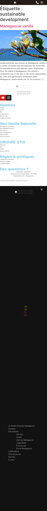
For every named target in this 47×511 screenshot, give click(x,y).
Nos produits (13, 432)
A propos (11, 429)
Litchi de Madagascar (25, 440)
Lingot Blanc (21, 443)
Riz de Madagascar (24, 448)
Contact (11, 460)
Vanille (19, 437)
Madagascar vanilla (16, 26)
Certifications (13, 451)
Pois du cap (21, 446)
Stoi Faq (11, 457)
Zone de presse (14, 454)
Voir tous (19, 434)
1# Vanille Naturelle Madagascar (21, 426)
